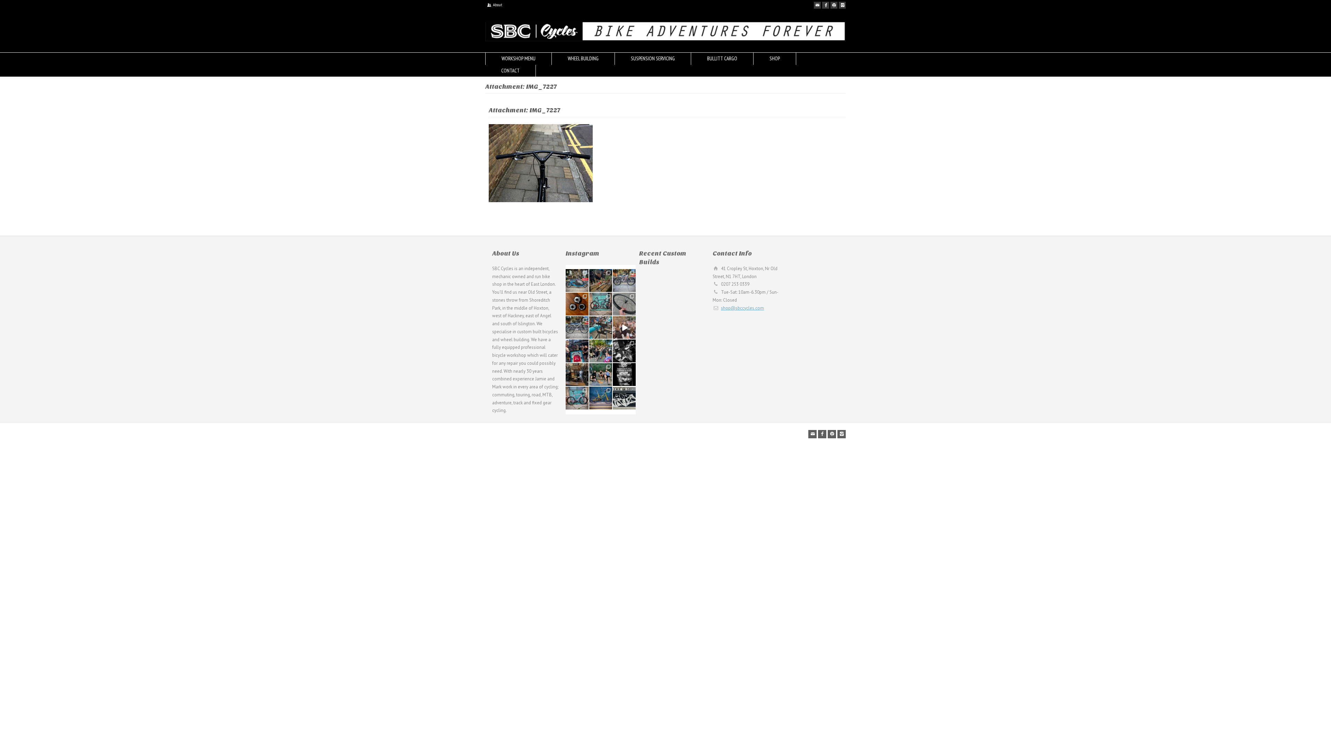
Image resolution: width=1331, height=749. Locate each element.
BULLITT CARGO (722, 58)
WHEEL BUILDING (583, 58)
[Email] (817, 5)
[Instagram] (842, 5)
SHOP (774, 58)
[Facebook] (825, 5)
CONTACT (510, 70)
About (497, 4)
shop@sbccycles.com (742, 308)
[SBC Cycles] (665, 40)
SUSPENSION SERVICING (653, 58)
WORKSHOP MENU (519, 58)
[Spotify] (833, 5)
